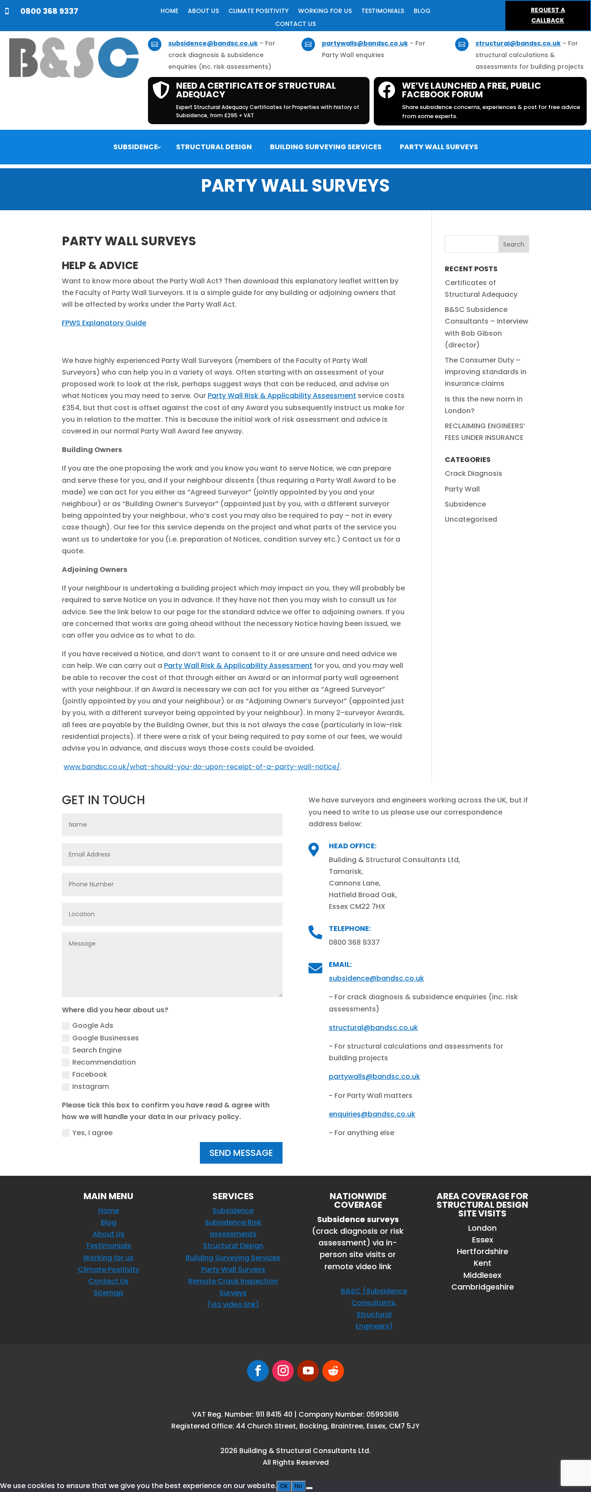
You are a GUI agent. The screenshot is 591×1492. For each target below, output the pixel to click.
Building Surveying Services (326, 148)
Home (169, 11)
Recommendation (104, 1062)
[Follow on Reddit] (333, 1371)
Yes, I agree (92, 1133)
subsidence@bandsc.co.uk (213, 43)
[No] (309, 1488)
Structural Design (214, 148)
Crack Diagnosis (473, 473)
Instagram (90, 1086)
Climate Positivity (258, 11)
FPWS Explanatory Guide (104, 323)
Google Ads (92, 1025)
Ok (284, 1486)
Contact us (295, 24)
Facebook (89, 1074)
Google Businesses (105, 1038)
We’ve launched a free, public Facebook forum (471, 90)
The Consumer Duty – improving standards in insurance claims (486, 371)
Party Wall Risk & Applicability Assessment (282, 396)
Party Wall (462, 489)
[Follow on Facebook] (258, 1371)
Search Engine (97, 1050)
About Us (203, 11)
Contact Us (108, 1281)
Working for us (325, 11)
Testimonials (382, 11)
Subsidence (135, 148)
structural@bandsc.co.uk (518, 43)
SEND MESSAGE (241, 1153)
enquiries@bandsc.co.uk (372, 1114)
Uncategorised (471, 519)
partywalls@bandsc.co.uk (365, 43)
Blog (422, 11)
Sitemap (108, 1293)
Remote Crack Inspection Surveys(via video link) (233, 1292)
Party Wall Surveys (439, 148)
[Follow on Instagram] (283, 1371)
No (298, 1486)
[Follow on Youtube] (308, 1371)
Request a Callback (548, 15)
